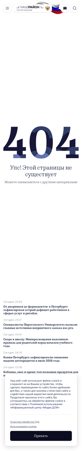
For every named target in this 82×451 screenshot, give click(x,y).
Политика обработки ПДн (24, 421)
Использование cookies (23, 426)
